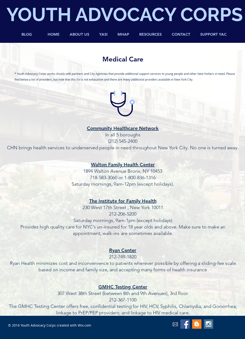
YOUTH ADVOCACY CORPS (124, 14)
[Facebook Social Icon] (185, 324)
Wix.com (84, 325)
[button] (150, 34)
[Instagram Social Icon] (208, 324)
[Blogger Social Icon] (196, 324)
